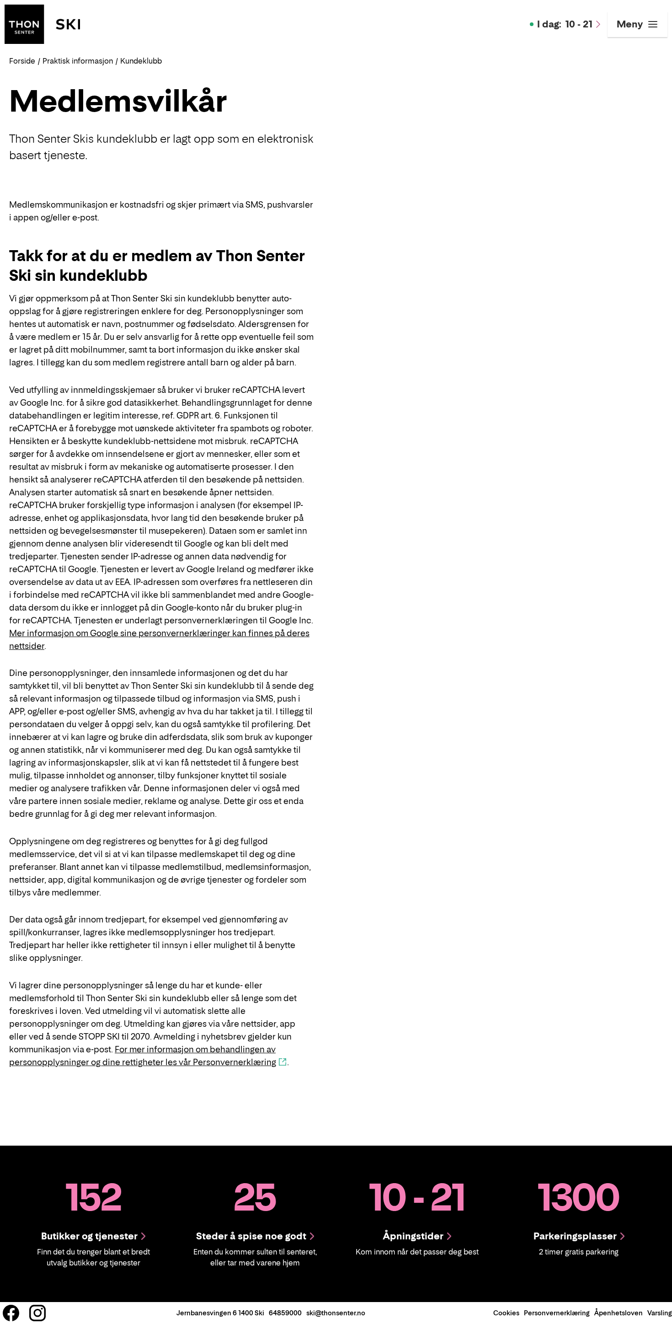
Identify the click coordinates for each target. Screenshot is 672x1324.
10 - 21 (564, 24)
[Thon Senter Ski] (42, 23)
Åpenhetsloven (618, 1313)
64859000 (285, 1313)
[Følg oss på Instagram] (37, 1313)
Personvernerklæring (557, 1313)
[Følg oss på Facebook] (11, 1313)
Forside (22, 60)
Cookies (506, 1313)
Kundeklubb (141, 60)
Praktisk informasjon (78, 60)
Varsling (659, 1313)
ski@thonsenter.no (335, 1313)
